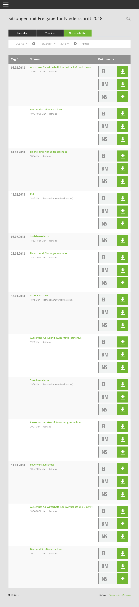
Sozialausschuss (39, 236)
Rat (32, 194)
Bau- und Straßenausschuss (46, 109)
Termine (50, 33)
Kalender (22, 33)
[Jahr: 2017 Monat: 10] (34, 44)
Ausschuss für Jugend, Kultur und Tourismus (56, 337)
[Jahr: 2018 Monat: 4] (75, 44)
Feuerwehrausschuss (42, 464)
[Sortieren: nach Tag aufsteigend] (17, 59)
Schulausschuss (39, 295)
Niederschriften (78, 33)
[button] (122, 71)
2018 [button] (64, 43)
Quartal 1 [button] (47, 43)
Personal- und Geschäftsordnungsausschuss (56, 422)
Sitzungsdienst (120, 595)
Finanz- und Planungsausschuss (48, 151)
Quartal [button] (20, 43)
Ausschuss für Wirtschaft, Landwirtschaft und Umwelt (61, 67)
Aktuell (86, 43)
